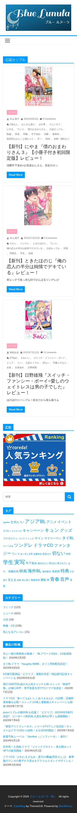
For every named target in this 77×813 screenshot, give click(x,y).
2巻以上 (14, 124)
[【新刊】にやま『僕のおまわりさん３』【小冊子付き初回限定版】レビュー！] (38, 86)
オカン (13, 243)
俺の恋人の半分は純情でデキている (25, 248)
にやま (10, 129)
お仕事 (42, 124)
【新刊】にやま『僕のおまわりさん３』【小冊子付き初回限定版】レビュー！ (38, 152)
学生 (22, 253)
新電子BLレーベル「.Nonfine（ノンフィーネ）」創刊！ (35, 736)
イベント (64, 522)
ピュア (10, 363)
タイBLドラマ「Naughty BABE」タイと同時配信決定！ (35, 663)
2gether (6, 522)
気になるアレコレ (13, 631)
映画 (23, 571)
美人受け (26, 580)
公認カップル (56, 129)
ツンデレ (24, 243)
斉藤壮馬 (13, 571)
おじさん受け (28, 124)
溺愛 (46, 134)
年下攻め (35, 134)
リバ (19, 363)
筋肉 (48, 139)
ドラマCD (43, 545)
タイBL (68, 538)
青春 (54, 579)
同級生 (13, 253)
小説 (5, 619)
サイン (39, 538)
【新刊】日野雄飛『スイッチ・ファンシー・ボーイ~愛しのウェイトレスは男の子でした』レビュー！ (38, 384)
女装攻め (19, 367)
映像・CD (9, 625)
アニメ (52, 522)
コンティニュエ (26, 538)
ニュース (8, 613)
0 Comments (49, 119)
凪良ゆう (46, 554)
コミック (12, 112)
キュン (52, 530)
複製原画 (35, 580)
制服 (9, 134)
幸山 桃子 (14, 119)
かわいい (25, 358)
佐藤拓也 (37, 554)
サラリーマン (52, 538)
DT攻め (13, 358)
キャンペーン (33, 530)
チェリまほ (8, 546)
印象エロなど (60, 363)
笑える (12, 579)
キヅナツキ (17, 531)
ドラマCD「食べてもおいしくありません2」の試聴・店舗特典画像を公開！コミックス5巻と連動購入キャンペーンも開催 (38, 702)
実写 (19, 562)
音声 (64, 579)
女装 (9, 367)
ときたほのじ (39, 243)
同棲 (25, 134)
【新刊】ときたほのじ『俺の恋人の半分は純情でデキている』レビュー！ (36, 266)
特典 (65, 570)
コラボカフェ (10, 538)
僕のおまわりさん (37, 129)
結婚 (30, 253)
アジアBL (35, 521)
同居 (17, 134)
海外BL (34, 570)
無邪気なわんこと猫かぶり (20, 139)
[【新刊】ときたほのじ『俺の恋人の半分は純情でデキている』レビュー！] (38, 205)
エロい (7, 530)
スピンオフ (54, 124)
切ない (46, 363)
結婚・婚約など (62, 139)
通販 (43, 579)
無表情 (55, 134)
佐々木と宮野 (26, 554)
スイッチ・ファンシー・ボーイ (49, 358)
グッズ (66, 530)
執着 (68, 554)
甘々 (39, 139)
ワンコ (20, 129)
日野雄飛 (32, 367)
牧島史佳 (14, 352)
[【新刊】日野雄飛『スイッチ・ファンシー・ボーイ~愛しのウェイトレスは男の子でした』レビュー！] (38, 320)
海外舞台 (46, 571)
